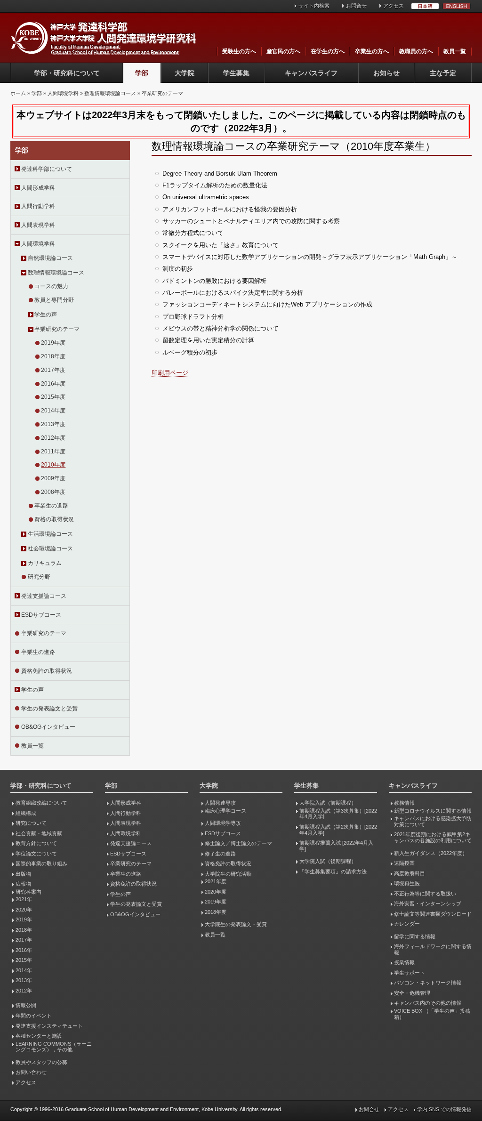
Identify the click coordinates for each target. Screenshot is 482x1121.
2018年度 (53, 356)
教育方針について (36, 843)
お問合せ (356, 5)
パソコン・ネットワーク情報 (427, 982)
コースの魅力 (51, 286)
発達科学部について (46, 169)
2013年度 (53, 424)
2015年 (24, 960)
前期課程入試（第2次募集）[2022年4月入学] (338, 830)
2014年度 (53, 410)
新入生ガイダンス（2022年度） (430, 853)
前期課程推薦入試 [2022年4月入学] (336, 846)
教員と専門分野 (54, 300)
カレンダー (407, 924)
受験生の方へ (239, 51)
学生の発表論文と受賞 (49, 708)
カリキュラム (45, 563)
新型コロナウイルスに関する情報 (433, 811)
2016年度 (53, 383)
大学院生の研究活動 (228, 874)
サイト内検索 (313, 5)
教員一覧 (454, 51)
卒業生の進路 (51, 505)
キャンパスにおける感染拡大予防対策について (433, 821)
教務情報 (404, 803)
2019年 (24, 919)
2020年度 (215, 892)
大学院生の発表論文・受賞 (236, 924)
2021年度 (215, 881)
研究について (31, 823)
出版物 (23, 874)
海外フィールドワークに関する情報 (433, 949)
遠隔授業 (404, 863)
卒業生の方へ (372, 51)
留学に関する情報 (414, 936)
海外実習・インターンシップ (427, 903)
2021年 (24, 899)
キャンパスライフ (311, 73)
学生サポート (409, 973)
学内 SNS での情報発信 (444, 1109)
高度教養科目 (409, 873)
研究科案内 (28, 892)
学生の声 (45, 314)
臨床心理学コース (225, 811)
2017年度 (53, 370)
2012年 (24, 990)
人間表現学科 (38, 225)
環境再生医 (407, 883)
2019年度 (53, 342)
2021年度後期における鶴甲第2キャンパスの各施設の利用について (433, 837)
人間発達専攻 (220, 803)
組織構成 (26, 813)
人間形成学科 (38, 188)
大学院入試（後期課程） (327, 861)
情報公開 (26, 1005)
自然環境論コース (50, 258)
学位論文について (36, 853)
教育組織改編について (41, 803)
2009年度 (53, 478)
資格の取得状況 (54, 519)
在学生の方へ (328, 51)
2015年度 (53, 397)
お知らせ (386, 73)
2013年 (24, 980)
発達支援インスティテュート (49, 1026)
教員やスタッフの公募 (41, 1062)
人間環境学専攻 (223, 823)
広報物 (23, 884)
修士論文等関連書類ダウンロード (433, 914)
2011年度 (53, 451)
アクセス (393, 5)
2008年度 (53, 492)
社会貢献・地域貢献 (39, 833)
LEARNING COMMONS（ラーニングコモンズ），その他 (54, 1047)
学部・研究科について (67, 73)
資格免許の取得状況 (46, 671)
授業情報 (404, 962)
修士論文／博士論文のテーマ (238, 843)
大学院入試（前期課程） (327, 803)
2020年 (24, 909)
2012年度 (53, 438)
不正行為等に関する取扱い (425, 893)
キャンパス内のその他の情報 (427, 1003)
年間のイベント (34, 1015)
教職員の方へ (416, 51)
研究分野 (39, 576)
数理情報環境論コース (110, 93)
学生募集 (236, 73)
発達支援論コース (43, 596)
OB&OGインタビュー (48, 727)
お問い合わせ (31, 1072)
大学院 (184, 73)
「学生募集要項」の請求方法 (333, 871)
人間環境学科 (63, 93)
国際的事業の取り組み (41, 863)
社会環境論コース (50, 548)
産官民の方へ (283, 51)
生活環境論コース (50, 534)
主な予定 (443, 73)
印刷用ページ (170, 372)
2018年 (24, 930)
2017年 (24, 940)
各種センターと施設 (39, 1036)
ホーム (18, 93)
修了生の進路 (220, 853)
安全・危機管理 (412, 993)
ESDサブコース (41, 615)
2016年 (24, 950)
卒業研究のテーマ (162, 93)
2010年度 (53, 464)
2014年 (24, 970)
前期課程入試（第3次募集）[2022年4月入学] (338, 814)
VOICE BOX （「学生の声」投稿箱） (432, 1014)
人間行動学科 (38, 206)
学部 (141, 73)
